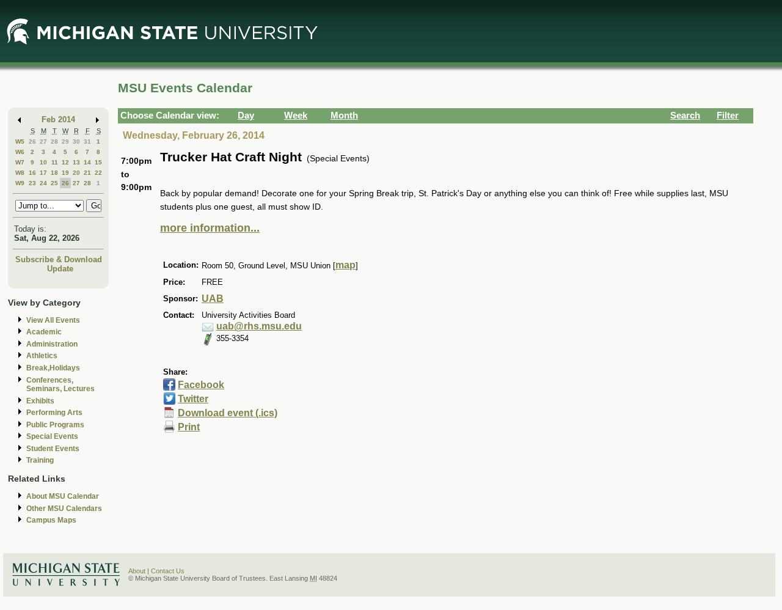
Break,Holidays (53, 368)
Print (189, 427)
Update (60, 268)
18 (54, 172)
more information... (210, 228)
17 (43, 172)
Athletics (41, 355)
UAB (213, 298)
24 (43, 183)
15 (98, 162)
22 (98, 172)
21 (87, 172)
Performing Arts (54, 412)
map (345, 265)
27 (43, 141)
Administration (52, 344)
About (136, 571)
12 (65, 162)
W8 (19, 172)
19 (65, 172)
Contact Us (168, 571)
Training (40, 460)
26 (32, 141)
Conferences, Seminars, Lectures (60, 385)
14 (87, 162)
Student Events (52, 448)
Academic (44, 332)
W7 (19, 162)
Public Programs (55, 425)
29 (65, 141)
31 (87, 141)
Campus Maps (51, 520)
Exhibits (40, 401)
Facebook (201, 385)
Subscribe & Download (58, 259)
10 (43, 162)
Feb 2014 (58, 119)
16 (32, 172)
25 (54, 183)
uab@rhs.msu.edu (259, 326)
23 (32, 183)
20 (76, 172)
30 (76, 141)
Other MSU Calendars (64, 508)
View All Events (53, 320)
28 (54, 141)
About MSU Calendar (62, 496)
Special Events (52, 436)
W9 (19, 183)
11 (54, 162)
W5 (19, 141)
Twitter (193, 399)
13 (76, 162)
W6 (19, 152)
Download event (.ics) (227, 413)
